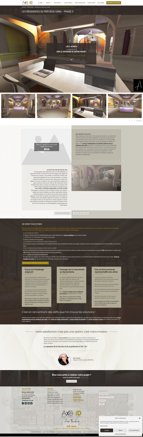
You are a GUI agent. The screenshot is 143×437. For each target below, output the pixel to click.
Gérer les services (103, 425)
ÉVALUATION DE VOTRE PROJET (106, 396)
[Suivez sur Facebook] (23, 403)
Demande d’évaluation (113, 2)
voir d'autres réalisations (81, 213)
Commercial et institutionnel (55, 401)
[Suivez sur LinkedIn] (31, 403)
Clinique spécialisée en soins (55, 403)
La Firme (40, 2)
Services (48, 2)
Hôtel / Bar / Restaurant (53, 397)
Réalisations (57, 2)
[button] (140, 418)
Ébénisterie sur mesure (53, 396)
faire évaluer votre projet (62, 213)
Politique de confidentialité (120, 434)
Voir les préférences (134, 430)
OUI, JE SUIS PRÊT (71, 381)
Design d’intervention (80, 2)
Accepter (107, 430)
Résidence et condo (52, 392)
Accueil (24, 7)
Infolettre (102, 400)
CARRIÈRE (102, 403)
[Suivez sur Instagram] (26, 403)
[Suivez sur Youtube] (28, 403)
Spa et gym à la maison (53, 394)
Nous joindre (101, 2)
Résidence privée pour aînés (42, 7)
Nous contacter (104, 393)
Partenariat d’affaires (78, 393)
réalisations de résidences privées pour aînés (35, 263)
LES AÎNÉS (71, 46)
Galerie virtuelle (68, 2)
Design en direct (91, 2)
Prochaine (139, 121)
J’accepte (47, 149)
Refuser (120, 430)
